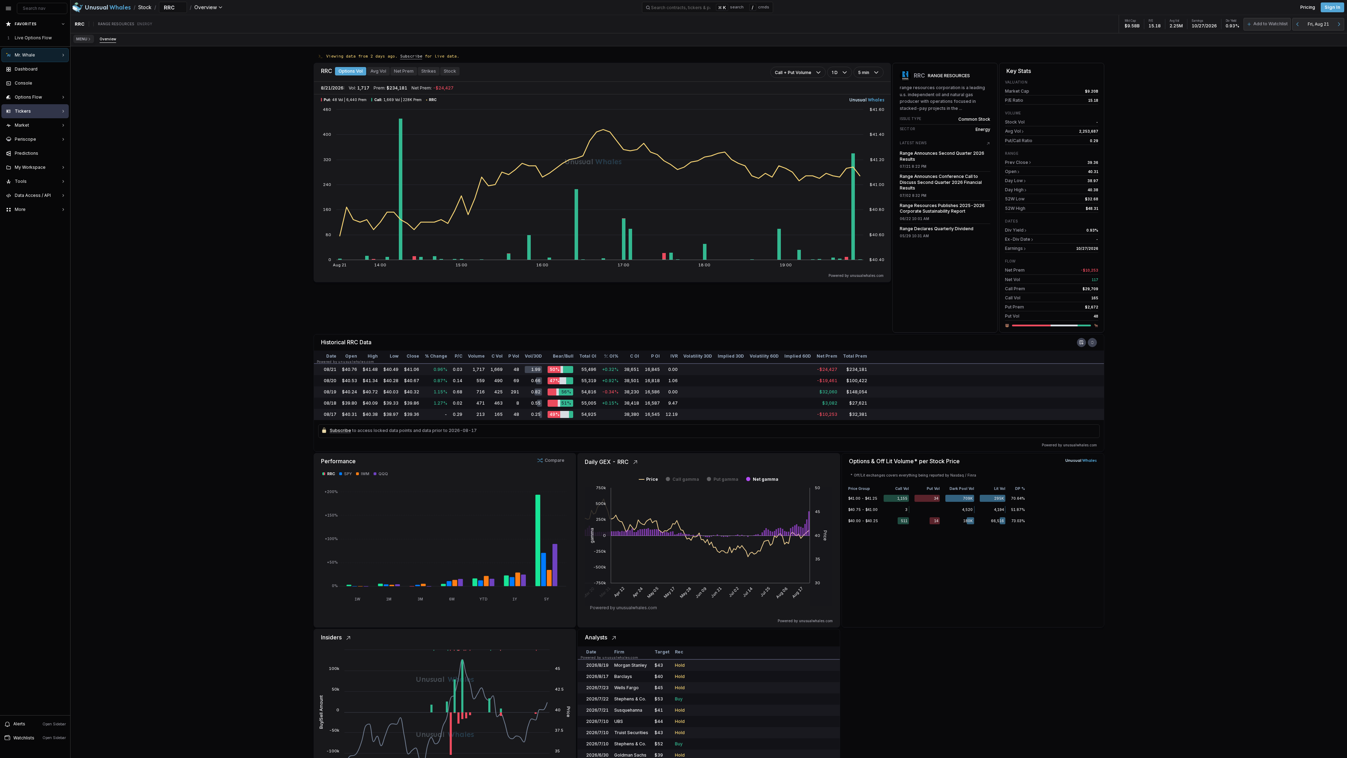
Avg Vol (378, 71)
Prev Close (1016, 162)
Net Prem (404, 71)
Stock (450, 71)
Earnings (1014, 248)
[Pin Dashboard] (62, 69)
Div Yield (1014, 230)
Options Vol (351, 71)
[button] (1267, 24)
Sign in (1332, 7)
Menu (81, 39)
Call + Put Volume (793, 72)
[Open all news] (988, 143)
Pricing (1307, 7)
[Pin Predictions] (62, 153)
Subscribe (411, 56)
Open (1011, 171)
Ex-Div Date (1017, 239)
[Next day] (1338, 24)
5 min (863, 72)
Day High (1014, 189)
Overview (108, 39)
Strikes (428, 71)
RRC (352, 342)
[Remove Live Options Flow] (64, 38)
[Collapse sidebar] (8, 8)
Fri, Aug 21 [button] (1318, 24)
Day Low (1014, 180)
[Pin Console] (62, 83)
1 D (835, 72)
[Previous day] (1297, 24)
